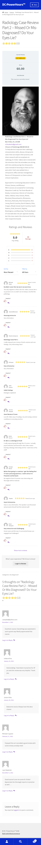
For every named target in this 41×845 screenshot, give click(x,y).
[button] (7, 301)
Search (20, 841)
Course (12, 12)
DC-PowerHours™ (13, 4)
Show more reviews (20, 550)
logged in (16, 810)
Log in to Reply (7, 640)
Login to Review (20, 564)
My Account (7, 841)
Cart (31, 839)
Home (6, 12)
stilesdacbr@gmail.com (13, 144)
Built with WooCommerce (11, 834)
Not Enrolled (20, 58)
